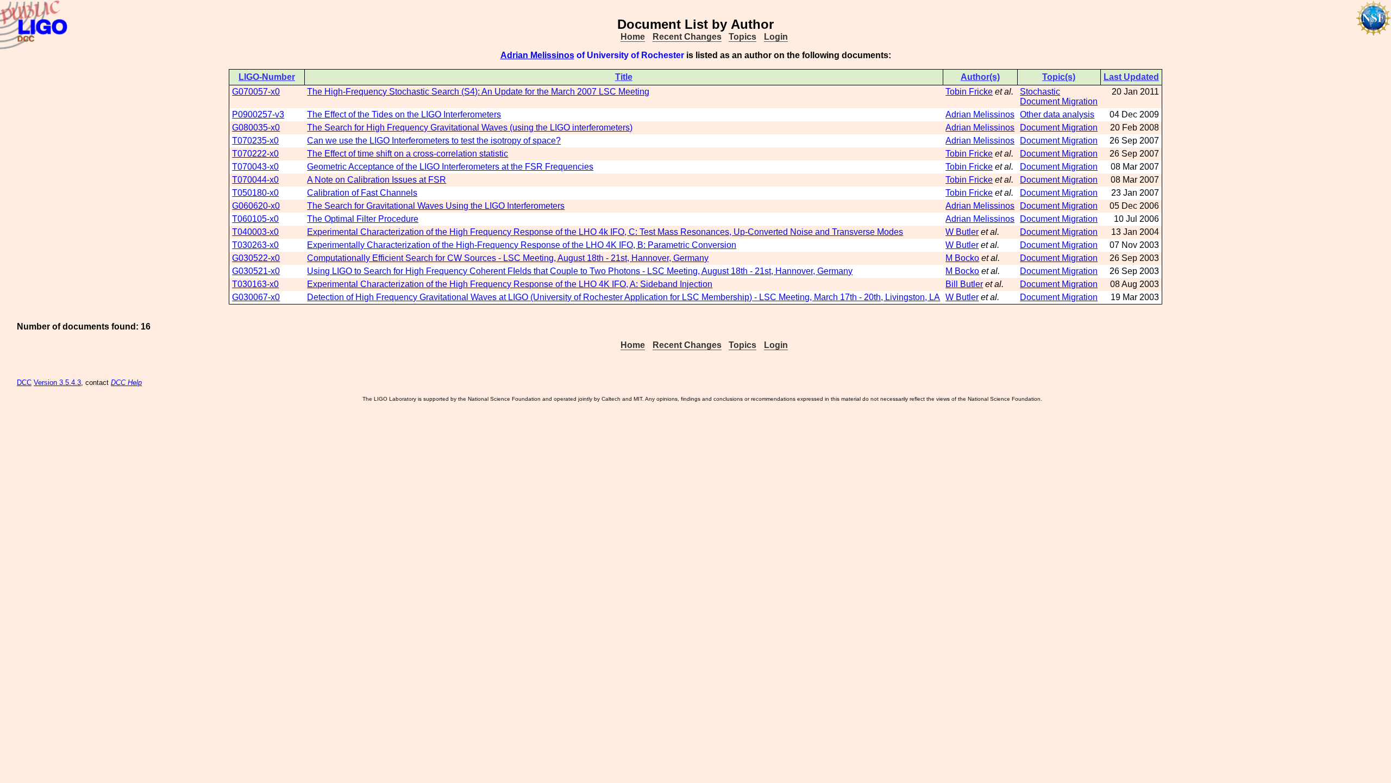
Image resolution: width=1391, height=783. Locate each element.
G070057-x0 (256, 91)
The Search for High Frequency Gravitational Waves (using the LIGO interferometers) (469, 127)
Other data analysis (1057, 114)
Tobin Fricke (969, 91)
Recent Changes (687, 36)
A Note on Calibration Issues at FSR (376, 179)
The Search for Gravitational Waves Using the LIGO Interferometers (436, 205)
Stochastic (1040, 91)
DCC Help (126, 382)
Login (776, 36)
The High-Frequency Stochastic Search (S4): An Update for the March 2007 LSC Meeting (478, 91)
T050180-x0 (255, 192)
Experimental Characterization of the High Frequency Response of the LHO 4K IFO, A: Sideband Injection (509, 284)
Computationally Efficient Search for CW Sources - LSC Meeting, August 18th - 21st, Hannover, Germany (508, 258)
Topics (742, 36)
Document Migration (1059, 101)
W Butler (962, 232)
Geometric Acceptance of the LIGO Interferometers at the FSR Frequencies (450, 166)
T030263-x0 (255, 245)
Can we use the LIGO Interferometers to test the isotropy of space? (434, 140)
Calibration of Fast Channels (362, 192)
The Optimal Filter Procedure (362, 218)
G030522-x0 (256, 258)
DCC (24, 382)
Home (633, 36)
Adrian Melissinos (537, 55)
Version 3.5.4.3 (57, 382)
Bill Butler (964, 284)
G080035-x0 (256, 127)
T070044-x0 (255, 179)
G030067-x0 (256, 297)
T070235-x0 (255, 140)
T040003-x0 (255, 232)
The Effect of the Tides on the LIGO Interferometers (404, 114)
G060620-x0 (256, 205)
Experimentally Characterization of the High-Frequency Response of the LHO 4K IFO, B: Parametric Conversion (521, 245)
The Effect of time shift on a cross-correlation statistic (407, 153)
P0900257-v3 (258, 114)
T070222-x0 (255, 153)
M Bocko (962, 258)
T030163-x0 (255, 284)
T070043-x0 (255, 166)
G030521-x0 (256, 271)
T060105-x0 (255, 218)
